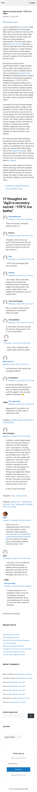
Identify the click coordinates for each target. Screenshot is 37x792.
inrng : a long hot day (19, 496)
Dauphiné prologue (19, 151)
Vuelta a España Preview (11, 637)
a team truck (25, 73)
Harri (5, 518)
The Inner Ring (14, 401)
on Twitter (12, 160)
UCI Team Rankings (9, 643)
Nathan (11, 273)
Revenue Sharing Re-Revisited (13, 646)
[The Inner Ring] (3, 3)
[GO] (31, 716)
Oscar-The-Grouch (14, 44)
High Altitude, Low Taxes (11, 635)
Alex (10, 256)
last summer (23, 27)
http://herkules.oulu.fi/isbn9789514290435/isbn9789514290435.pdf (18, 536)
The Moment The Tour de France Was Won (17, 649)
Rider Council (8, 361)
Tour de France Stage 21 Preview (14, 652)
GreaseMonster (15, 217)
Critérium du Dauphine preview (17, 186)
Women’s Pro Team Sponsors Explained (16, 640)
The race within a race (13, 189)
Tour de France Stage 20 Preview (14, 655)
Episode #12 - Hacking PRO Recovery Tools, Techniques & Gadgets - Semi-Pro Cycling (18, 504)
